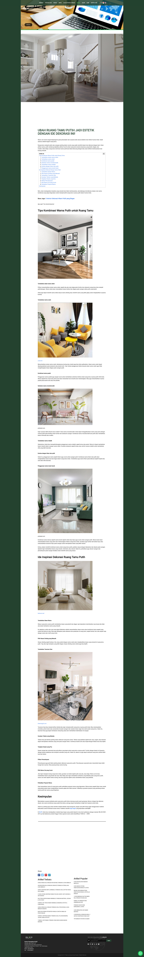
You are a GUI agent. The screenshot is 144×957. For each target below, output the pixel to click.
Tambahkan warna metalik (48, 164)
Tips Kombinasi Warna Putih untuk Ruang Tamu (52, 155)
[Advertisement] (72, 116)
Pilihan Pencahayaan (47, 180)
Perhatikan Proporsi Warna (48, 184)
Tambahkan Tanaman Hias (48, 175)
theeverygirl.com (42, 723)
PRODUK (55, 2)
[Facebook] (88, 944)
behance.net (41, 613)
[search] (101, 2)
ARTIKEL (78, 2)
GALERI (83, 2)
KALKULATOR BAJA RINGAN (69, 2)
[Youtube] (98, 944)
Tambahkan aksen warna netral (49, 157)
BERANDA (41, 2)
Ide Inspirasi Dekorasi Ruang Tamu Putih (50, 170)
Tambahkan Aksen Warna (48, 171)
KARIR (88, 2)
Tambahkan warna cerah (48, 159)
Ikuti (109, 940)
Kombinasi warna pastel (47, 161)
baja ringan (73, 808)
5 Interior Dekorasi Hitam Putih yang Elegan (60, 198)
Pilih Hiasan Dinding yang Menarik (50, 173)
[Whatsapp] (94, 944)
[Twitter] (92, 944)
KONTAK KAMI (94, 2)
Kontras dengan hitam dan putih (49, 166)
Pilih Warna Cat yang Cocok (48, 182)
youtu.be (40, 360)
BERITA (60, 2)
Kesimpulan (42, 186)
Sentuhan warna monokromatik (49, 162)
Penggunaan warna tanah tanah (49, 168)
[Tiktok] (96, 944)
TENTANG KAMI (48, 2)
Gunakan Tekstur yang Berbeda (49, 177)
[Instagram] (90, 944)
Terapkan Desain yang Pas (48, 179)
